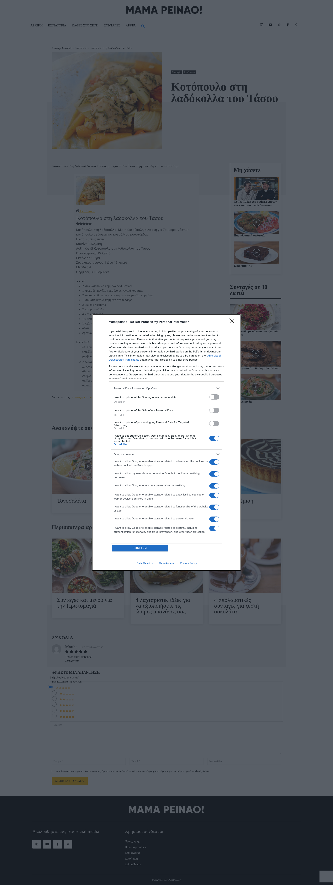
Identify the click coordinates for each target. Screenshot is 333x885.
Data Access (166, 563)
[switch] (214, 397)
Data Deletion (144, 563)
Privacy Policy (188, 563)
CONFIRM (140, 548)
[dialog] (166, 443)
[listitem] (166, 388)
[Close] (233, 322)
